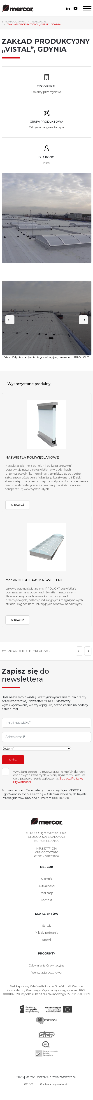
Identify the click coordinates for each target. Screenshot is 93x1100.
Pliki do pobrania (46, 932)
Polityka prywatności (54, 1084)
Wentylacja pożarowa (46, 972)
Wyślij (13, 759)
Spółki (46, 939)
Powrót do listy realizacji (29, 651)
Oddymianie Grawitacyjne (46, 965)
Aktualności (47, 886)
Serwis (46, 925)
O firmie (46, 878)
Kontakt (46, 900)
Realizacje (46, 893)
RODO (28, 1084)
